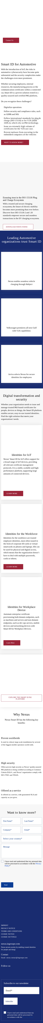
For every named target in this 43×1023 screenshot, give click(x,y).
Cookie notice (8, 934)
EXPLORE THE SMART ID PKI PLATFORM (20, 698)
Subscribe (9, 1001)
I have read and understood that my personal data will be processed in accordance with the (23, 863)
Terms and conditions (11, 931)
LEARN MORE (11, 493)
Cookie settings (8, 937)
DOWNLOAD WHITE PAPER (16, 227)
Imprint (4, 925)
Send (5, 885)
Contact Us (9, 40)
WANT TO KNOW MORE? (13, 142)
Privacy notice (8, 928)
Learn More (10, 643)
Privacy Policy (28, 1017)
